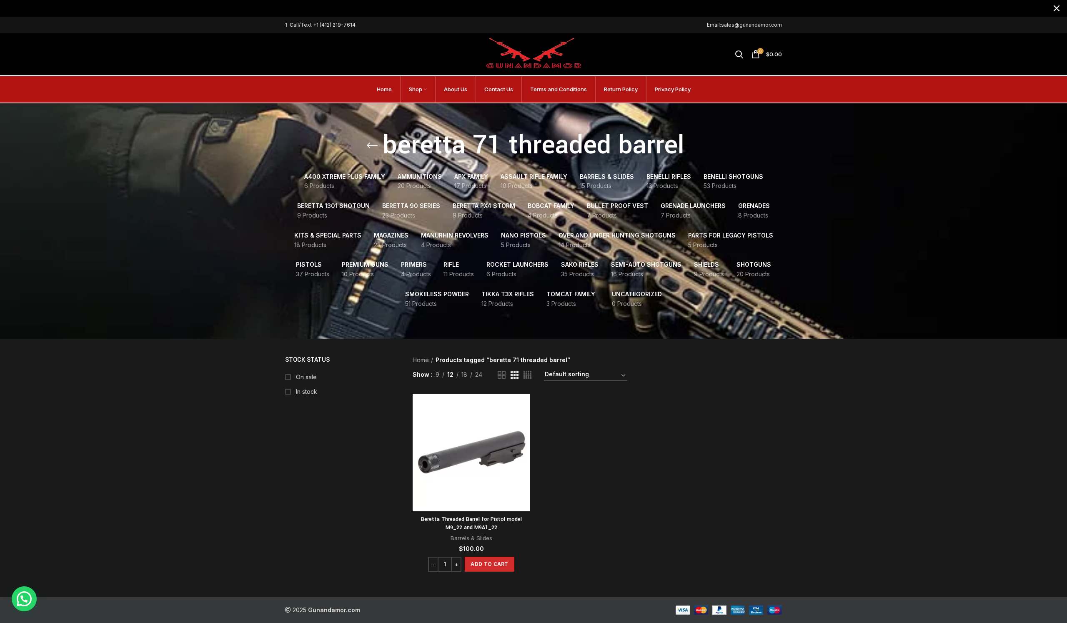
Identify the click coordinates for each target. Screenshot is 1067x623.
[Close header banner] (1056, 8)
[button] (489, 564)
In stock (305, 391)
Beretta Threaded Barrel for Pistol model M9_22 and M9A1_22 (471, 523)
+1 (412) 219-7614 (334, 25)
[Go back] (372, 145)
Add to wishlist (523, 444)
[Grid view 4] (527, 375)
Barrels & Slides (471, 538)
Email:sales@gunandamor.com (744, 25)
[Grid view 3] (514, 375)
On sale (305, 376)
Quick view (523, 426)
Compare (523, 407)
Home (421, 359)
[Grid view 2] (502, 375)
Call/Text (301, 25)
